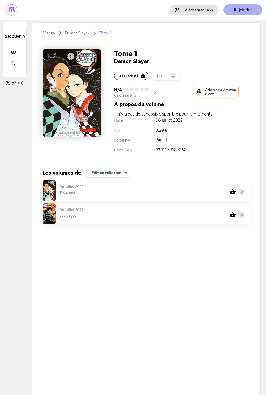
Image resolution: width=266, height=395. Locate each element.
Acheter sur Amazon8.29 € (220, 92)
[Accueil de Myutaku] (11, 10)
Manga (49, 32)
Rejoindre (243, 9)
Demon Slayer (77, 32)
